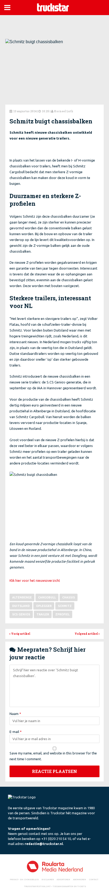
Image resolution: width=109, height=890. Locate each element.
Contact (93, 879)
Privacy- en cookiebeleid (24, 879)
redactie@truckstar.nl (44, 844)
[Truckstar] (53, 7)
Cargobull (47, 597)
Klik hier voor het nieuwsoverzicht (35, 580)
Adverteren (63, 879)
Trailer (43, 614)
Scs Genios (21, 614)
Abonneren (79, 879)
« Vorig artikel (19, 634)
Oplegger (44, 605)
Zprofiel (62, 614)
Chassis (68, 597)
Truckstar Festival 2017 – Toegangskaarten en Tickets (55, 886)
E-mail (16, 732)
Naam (15, 713)
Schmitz (65, 605)
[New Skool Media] (54, 866)
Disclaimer (48, 879)
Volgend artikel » (87, 634)
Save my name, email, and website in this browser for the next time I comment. (53, 756)
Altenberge (22, 597)
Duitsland (21, 605)
